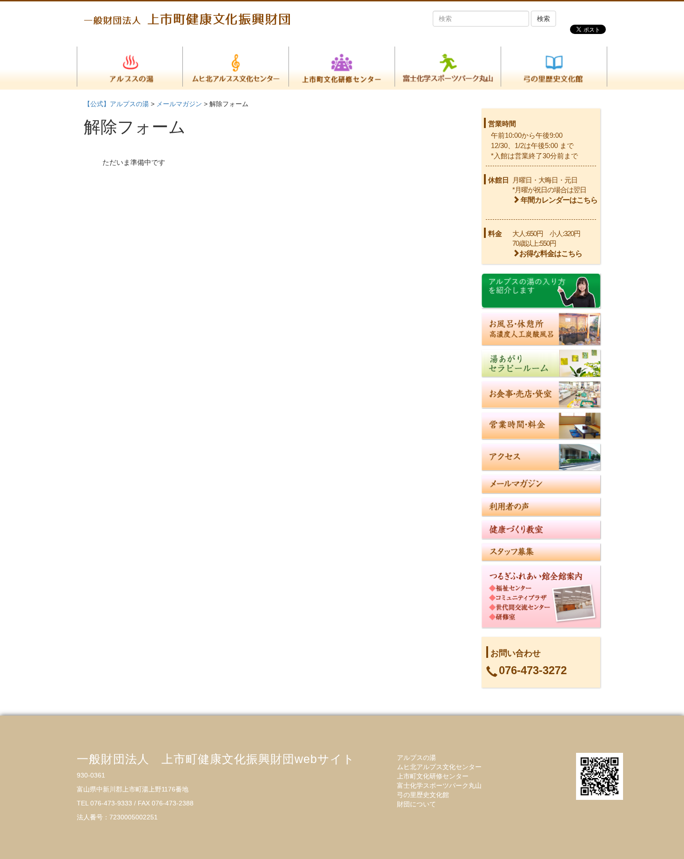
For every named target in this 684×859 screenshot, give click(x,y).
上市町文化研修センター (433, 776)
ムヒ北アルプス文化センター (439, 767)
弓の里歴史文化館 (423, 794)
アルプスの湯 (416, 757)
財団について (416, 804)
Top (662, 837)
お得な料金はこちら (550, 253)
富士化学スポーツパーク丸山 (439, 785)
